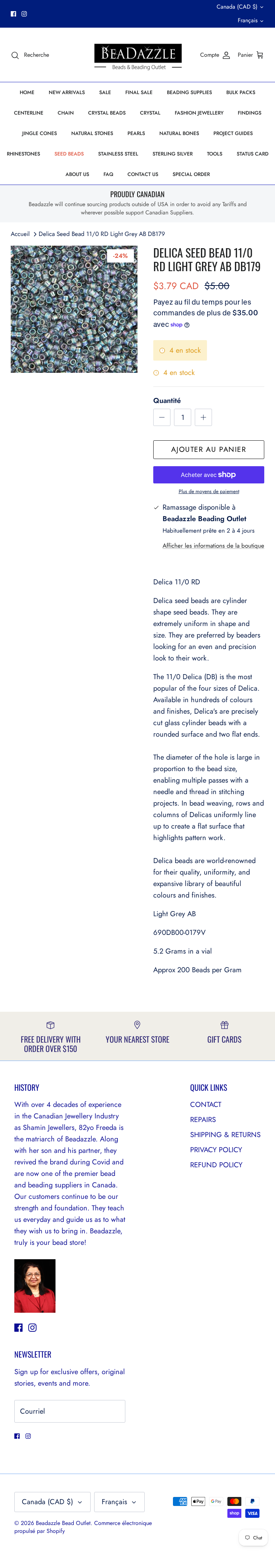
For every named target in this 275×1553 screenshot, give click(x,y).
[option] (74, 309)
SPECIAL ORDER (191, 174)
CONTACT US (142, 174)
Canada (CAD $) (237, 7)
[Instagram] (24, 14)
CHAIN (66, 112)
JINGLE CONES (39, 133)
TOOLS (214, 153)
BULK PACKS (240, 92)
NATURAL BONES (179, 133)
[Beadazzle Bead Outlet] (137, 55)
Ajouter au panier (208, 449)
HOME (27, 92)
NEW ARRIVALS (67, 92)
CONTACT (205, 1104)
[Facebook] (13, 14)
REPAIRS (203, 1119)
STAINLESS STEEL (118, 153)
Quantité (167, 401)
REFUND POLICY (216, 1165)
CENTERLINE (28, 112)
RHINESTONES (23, 153)
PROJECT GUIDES (233, 133)
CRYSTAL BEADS (107, 112)
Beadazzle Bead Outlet (63, 1523)
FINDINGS (249, 112)
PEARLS (136, 133)
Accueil (20, 234)
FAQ (108, 174)
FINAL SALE (139, 92)
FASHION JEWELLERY (199, 112)
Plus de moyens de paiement (209, 491)
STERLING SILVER (173, 153)
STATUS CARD (253, 153)
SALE (105, 92)
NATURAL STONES (92, 133)
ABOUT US (77, 174)
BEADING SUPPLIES (189, 92)
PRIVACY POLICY (216, 1150)
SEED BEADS (69, 153)
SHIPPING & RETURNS (225, 1135)
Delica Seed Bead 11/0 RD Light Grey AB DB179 (102, 234)
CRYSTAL (150, 112)
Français (247, 20)
